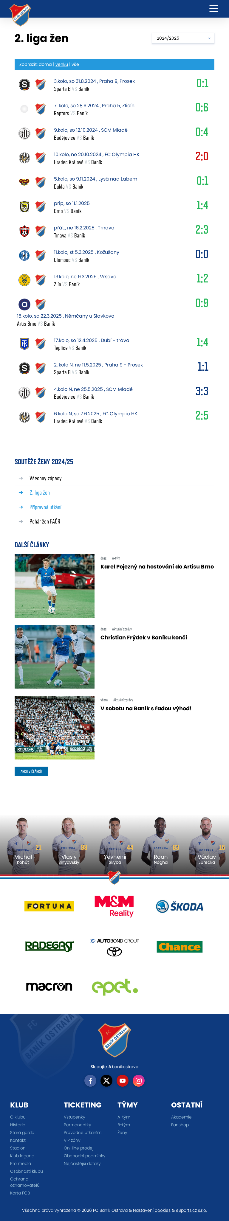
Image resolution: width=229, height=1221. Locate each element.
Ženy (122, 1132)
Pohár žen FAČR (45, 521)
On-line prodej (78, 1148)
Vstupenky (74, 1117)
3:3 (201, 392)
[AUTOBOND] (114, 948)
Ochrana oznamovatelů (25, 1182)
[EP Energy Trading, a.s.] (114, 989)
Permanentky (77, 1125)
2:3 (201, 230)
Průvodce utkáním (82, 1132)
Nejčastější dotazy (82, 1163)
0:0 (201, 255)
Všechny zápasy (46, 478)
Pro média (20, 1163)
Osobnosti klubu (26, 1171)
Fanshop (180, 1125)
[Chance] (179, 948)
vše (75, 64)
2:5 (201, 416)
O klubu (18, 1117)
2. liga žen (40, 492)
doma (45, 64)
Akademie (181, 1117)
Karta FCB (20, 1193)
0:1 (202, 84)
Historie (17, 1125)
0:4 (201, 133)
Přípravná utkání (45, 507)
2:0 (201, 157)
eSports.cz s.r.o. (191, 1210)
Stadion (18, 1148)
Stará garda (22, 1132)
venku (61, 64)
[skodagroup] (179, 908)
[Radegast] (49, 948)
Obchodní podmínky (85, 1156)
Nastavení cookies (152, 1210)
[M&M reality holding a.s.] (114, 908)
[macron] (49, 989)
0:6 (201, 108)
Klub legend (22, 1156)
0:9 (201, 304)
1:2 (202, 279)
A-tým (123, 1117)
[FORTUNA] (49, 908)
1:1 (203, 367)
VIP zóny (72, 1140)
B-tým (123, 1125)
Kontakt (18, 1140)
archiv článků (31, 771)
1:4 (202, 206)
